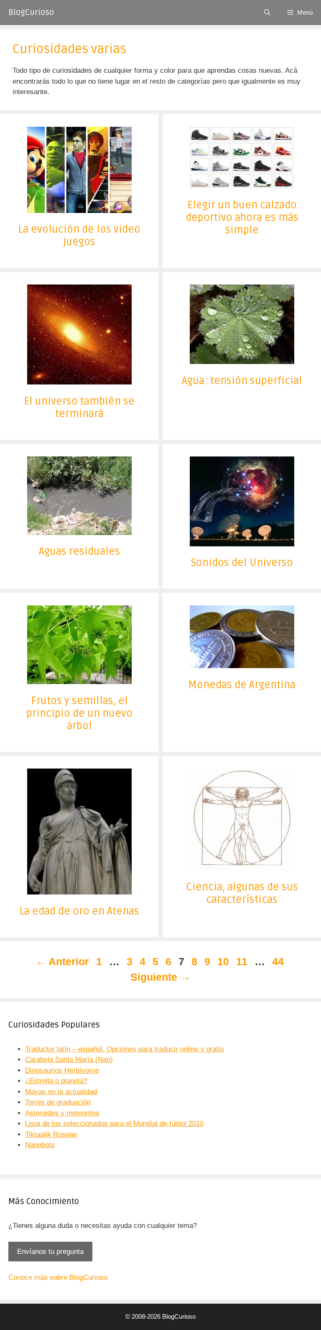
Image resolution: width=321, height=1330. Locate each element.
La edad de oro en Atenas (79, 911)
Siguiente (160, 977)
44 (279, 961)
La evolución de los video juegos (79, 235)
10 (224, 961)
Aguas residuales (79, 551)
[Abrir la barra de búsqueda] (267, 12)
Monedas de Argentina (242, 685)
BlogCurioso (31, 13)
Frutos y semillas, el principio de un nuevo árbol (79, 713)
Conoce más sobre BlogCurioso (57, 1277)
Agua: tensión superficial (242, 380)
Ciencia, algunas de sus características (242, 893)
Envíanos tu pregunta (50, 1252)
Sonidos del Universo (242, 562)
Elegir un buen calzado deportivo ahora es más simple (242, 217)
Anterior (62, 961)
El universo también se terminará (79, 407)
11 (243, 961)
